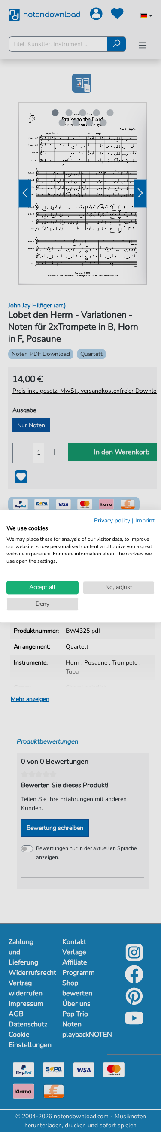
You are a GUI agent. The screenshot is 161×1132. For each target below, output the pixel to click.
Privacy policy (112, 520)
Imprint (145, 520)
